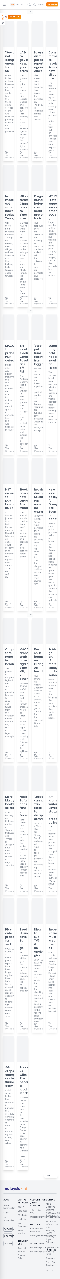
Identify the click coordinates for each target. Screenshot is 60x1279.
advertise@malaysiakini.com (44, 1247)
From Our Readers (50, 1264)
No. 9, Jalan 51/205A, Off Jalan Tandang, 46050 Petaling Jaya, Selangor (52, 1232)
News (48, 1253)
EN (12, 5)
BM (17, 5)
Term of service (22, 1249)
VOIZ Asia (22, 1210)
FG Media (22, 1215)
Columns (50, 1258)
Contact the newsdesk (36, 1230)
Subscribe (52, 4)
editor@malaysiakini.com (43, 1235)
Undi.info (22, 1219)
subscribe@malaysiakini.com (45, 1216)
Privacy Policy (21, 1257)
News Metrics (21, 1232)
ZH (22, 5)
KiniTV (21, 1206)
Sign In (41, 4)
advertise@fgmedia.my (42, 1251)
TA (26, 5)
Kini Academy (23, 1225)
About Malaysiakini (9, 1206)
